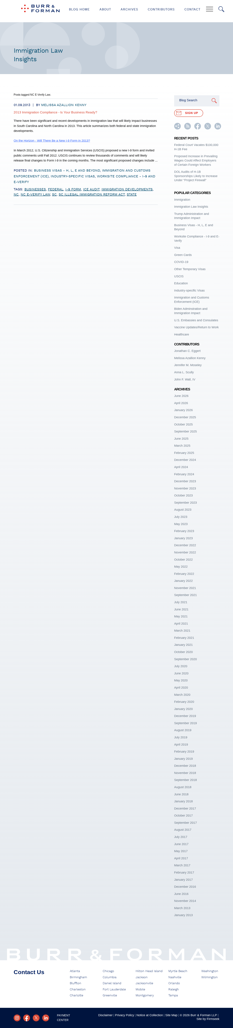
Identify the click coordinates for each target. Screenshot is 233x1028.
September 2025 (185, 431)
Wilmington (209, 977)
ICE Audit (91, 189)
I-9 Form (73, 189)
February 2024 (184, 474)
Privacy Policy (124, 1015)
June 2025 (181, 438)
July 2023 (180, 517)
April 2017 (181, 858)
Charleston (78, 989)
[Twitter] (36, 1017)
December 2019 (185, 716)
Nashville (174, 977)
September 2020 (185, 659)
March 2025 (182, 445)
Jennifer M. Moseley (188, 365)
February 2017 (184, 872)
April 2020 (181, 687)
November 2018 (185, 773)
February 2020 (184, 701)
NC (16, 194)
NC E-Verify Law (35, 194)
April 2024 (181, 467)
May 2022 (181, 566)
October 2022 (183, 559)
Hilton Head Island (149, 971)
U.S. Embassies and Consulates (196, 320)
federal (55, 189)
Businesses (35, 189)
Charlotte (76, 995)
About (105, 9)
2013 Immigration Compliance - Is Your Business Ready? (55, 112)
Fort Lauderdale (114, 989)
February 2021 (184, 637)
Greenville (110, 995)
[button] (177, 128)
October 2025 (183, 424)
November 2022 (185, 552)
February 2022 (184, 574)
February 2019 (184, 751)
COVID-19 (181, 262)
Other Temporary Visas (190, 269)
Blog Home (79, 9)
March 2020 (182, 694)
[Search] (221, 9)
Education (181, 283)
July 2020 (180, 666)
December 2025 (185, 417)
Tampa (173, 995)
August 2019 (182, 730)
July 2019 (180, 737)
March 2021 (182, 630)
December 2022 (185, 545)
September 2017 (185, 822)
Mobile (140, 989)
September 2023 (185, 502)
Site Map (171, 1015)
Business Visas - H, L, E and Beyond (67, 170)
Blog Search (188, 100)
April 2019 (181, 744)
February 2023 (184, 531)
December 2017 (185, 808)
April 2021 (181, 623)
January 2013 (183, 915)
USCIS (179, 276)
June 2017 (181, 844)
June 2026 (181, 396)
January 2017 (183, 879)
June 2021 (181, 609)
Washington (209, 971)
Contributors (161, 9)
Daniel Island (112, 983)
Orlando (174, 983)
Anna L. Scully (184, 372)
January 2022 (183, 581)
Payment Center (63, 1017)
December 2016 (185, 886)
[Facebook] (26, 1017)
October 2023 (183, 495)
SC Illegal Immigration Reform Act (92, 194)
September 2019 (185, 723)
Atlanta (75, 971)
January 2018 (183, 801)
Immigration (182, 199)
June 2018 (181, 794)
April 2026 (181, 403)
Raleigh (173, 989)
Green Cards (183, 255)
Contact (192, 9)
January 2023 (183, 538)
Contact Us (29, 972)
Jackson (142, 977)
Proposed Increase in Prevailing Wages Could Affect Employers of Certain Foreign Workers (195, 160)
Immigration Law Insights (191, 206)
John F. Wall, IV (184, 379)
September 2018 (185, 780)
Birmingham (78, 977)
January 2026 (183, 410)
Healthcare (181, 334)
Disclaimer (105, 1015)
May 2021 (181, 616)
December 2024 (185, 460)
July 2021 (180, 602)
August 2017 (182, 829)
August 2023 (182, 509)
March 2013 (182, 908)
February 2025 (184, 453)
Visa (177, 247)
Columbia (109, 977)
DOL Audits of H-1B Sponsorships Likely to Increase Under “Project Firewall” (195, 176)
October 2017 (183, 815)
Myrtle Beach (177, 971)
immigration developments (127, 189)
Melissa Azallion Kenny (63, 105)
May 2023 (181, 524)
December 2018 (185, 765)
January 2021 (183, 644)
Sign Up (191, 113)
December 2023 (185, 481)
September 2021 (185, 595)
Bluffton (75, 983)
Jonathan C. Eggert (187, 351)
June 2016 (181, 894)
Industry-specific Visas (73, 176)
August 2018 (182, 787)
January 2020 (183, 709)
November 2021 (185, 588)
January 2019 (183, 758)
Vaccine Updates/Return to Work (196, 327)
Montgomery (145, 995)
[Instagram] (17, 1017)
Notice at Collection (149, 1015)
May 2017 (181, 851)
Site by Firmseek (207, 1019)
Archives (129, 9)
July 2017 (180, 837)
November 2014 (185, 901)
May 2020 (181, 680)
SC (54, 194)
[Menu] (209, 9)
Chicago (108, 971)
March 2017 (182, 865)
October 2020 (183, 652)
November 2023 (185, 488)
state (132, 194)
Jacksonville (144, 983)
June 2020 (181, 673)
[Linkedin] (45, 1017)
